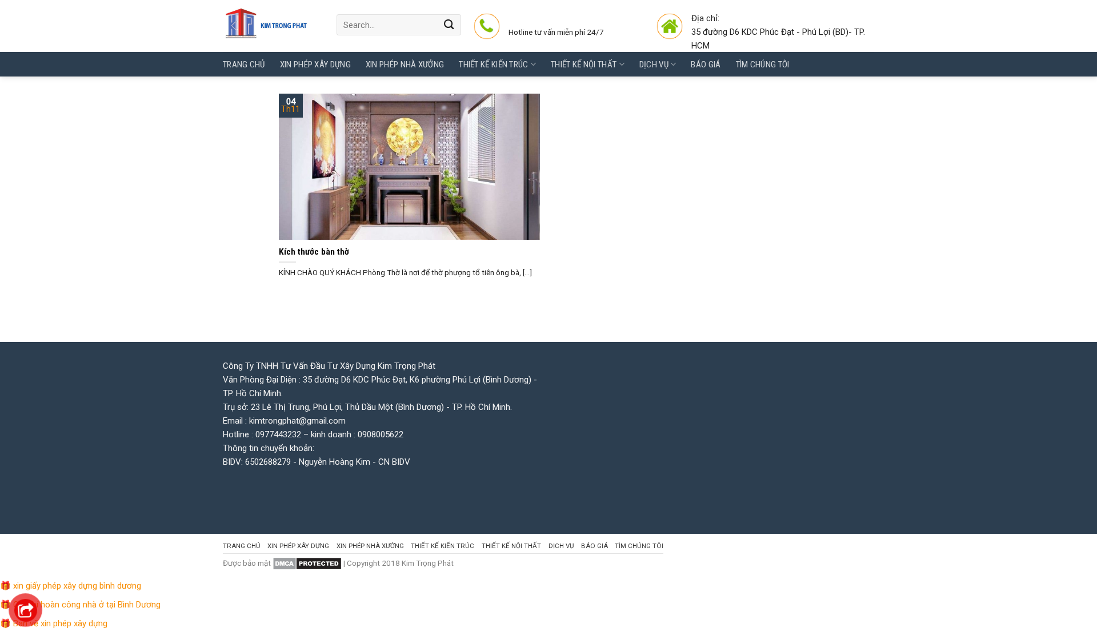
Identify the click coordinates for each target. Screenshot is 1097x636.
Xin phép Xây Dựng (315, 64)
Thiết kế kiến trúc (493, 64)
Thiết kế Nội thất (583, 64)
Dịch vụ (653, 64)
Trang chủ (244, 64)
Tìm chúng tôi (763, 64)
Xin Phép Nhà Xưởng (405, 64)
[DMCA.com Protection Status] (307, 562)
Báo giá (705, 64)
